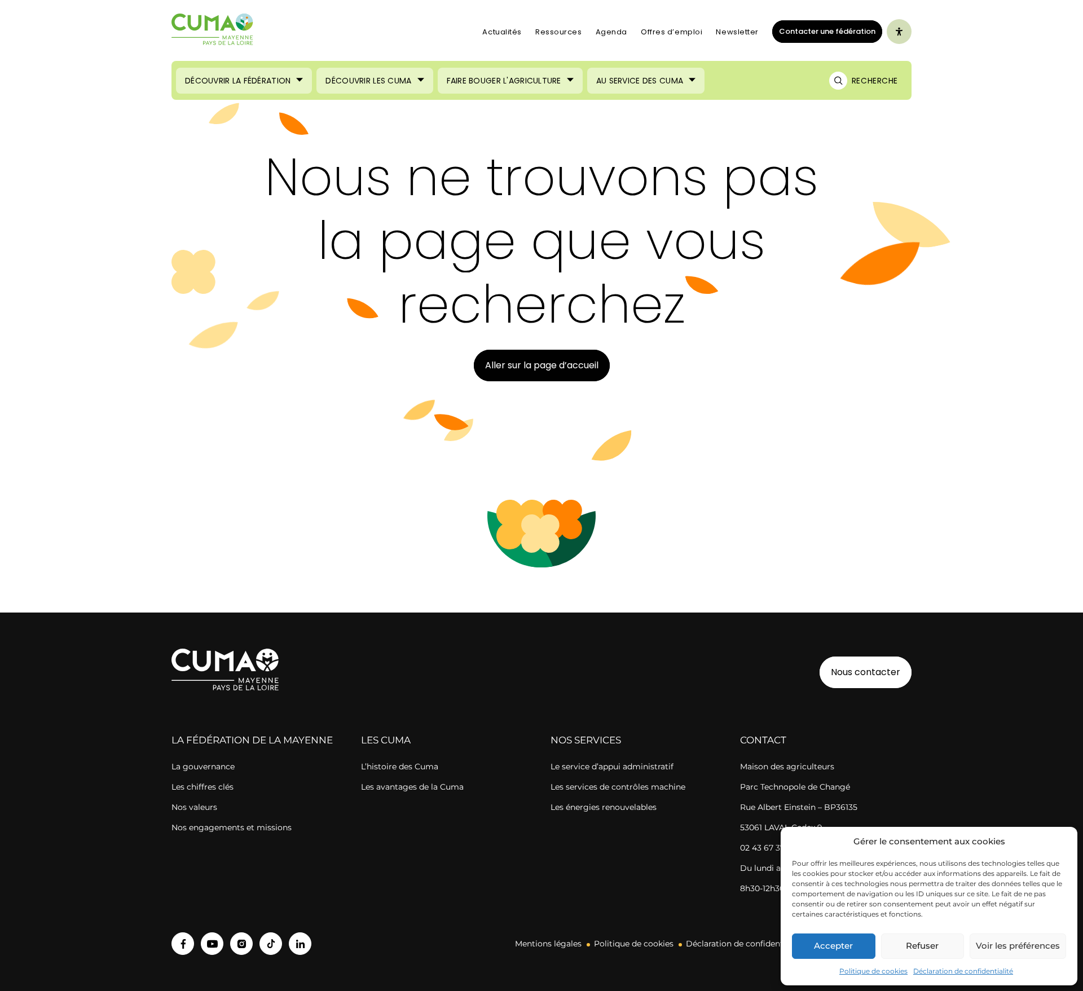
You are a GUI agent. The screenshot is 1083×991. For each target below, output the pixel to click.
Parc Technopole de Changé (795, 787)
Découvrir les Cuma (368, 80)
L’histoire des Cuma (399, 766)
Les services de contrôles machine (618, 787)
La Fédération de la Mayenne (252, 740)
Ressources (558, 32)
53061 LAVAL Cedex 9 (781, 827)
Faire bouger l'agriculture (504, 80)
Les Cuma (386, 740)
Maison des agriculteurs (787, 766)
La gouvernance (203, 766)
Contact (763, 740)
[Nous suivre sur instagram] (241, 943)
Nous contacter (865, 672)
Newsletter (737, 32)
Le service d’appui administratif (612, 766)
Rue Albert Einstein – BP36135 (798, 807)
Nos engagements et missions (231, 827)
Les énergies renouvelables (604, 807)
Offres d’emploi (671, 32)
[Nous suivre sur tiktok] (270, 943)
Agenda (611, 32)
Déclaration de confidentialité (963, 971)
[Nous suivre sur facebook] (182, 943)
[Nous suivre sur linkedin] (300, 943)
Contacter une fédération (823, 31)
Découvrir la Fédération (237, 80)
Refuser (922, 945)
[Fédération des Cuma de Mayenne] (212, 32)
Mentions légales (548, 944)
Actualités (502, 32)
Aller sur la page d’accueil (541, 365)
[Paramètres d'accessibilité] (899, 31)
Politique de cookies (873, 971)
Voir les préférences (1018, 945)
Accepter (833, 945)
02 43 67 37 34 (768, 848)
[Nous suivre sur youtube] (212, 943)
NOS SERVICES (586, 740)
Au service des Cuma (639, 80)
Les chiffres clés (202, 787)
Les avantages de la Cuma (412, 787)
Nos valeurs (194, 807)
